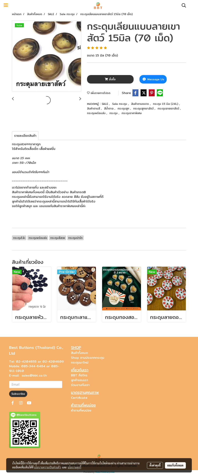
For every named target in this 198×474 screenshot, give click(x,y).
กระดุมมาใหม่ (79, 362)
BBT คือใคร (79, 375)
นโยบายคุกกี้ (74, 467)
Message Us (155, 79)
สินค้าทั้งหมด (79, 352)
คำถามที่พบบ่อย (81, 410)
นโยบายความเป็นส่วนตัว (47, 467)
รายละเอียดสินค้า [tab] (25, 135)
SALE (105, 104)
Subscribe (18, 394)
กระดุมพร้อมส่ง (96, 113)
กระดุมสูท (124, 108)
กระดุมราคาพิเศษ (132, 113)
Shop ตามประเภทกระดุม (87, 357)
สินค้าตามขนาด (140, 104)
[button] (182, 5)
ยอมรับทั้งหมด (175, 465)
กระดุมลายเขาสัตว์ (169, 108)
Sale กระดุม (120, 104)
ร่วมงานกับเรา (80, 385)
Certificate (79, 397)
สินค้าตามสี (94, 108)
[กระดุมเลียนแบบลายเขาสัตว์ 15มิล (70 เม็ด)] (46, 56)
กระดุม (114, 113)
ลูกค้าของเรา (79, 380)
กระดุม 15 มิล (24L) (166, 104)
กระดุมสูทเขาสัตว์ (143, 108)
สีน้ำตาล (109, 108)
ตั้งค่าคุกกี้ (154, 465)
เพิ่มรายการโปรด (100, 93)
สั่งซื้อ (112, 79)
